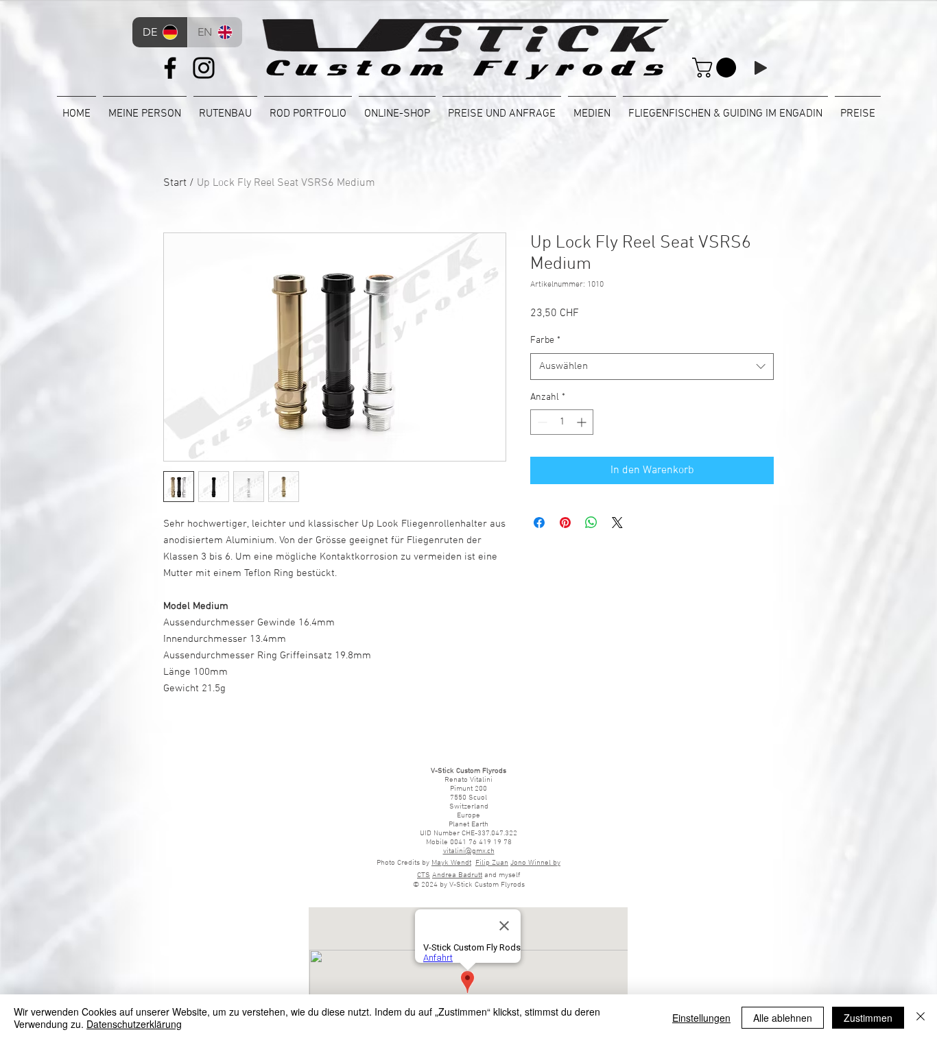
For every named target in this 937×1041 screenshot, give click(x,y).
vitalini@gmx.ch (469, 851)
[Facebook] (170, 67)
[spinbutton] (561, 422)
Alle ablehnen (782, 1018)
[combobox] (652, 366)
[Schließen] (920, 1017)
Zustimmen (868, 1018)
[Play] (761, 68)
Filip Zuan (491, 863)
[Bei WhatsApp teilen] (591, 522)
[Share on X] (617, 522)
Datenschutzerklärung (134, 1024)
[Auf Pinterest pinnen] (565, 522)
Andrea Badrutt (457, 875)
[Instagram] (203, 67)
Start (175, 183)
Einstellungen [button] (701, 1018)
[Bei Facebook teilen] (539, 522)
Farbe (545, 340)
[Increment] (582, 422)
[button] (716, 67)
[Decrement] (540, 422)
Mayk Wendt (451, 863)
